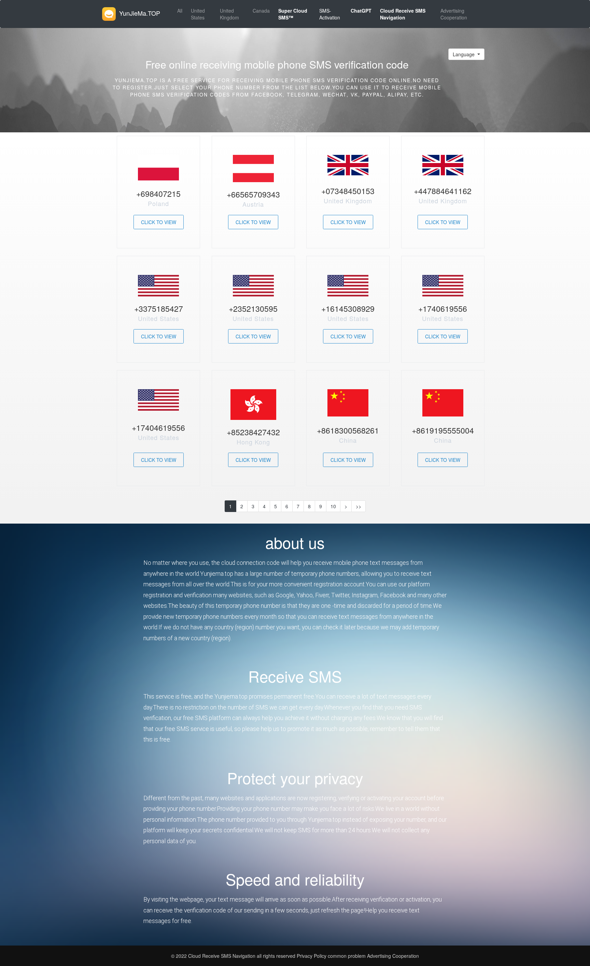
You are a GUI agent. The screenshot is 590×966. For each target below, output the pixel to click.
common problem (347, 955)
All (179, 10)
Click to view (158, 222)
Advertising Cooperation (453, 14)
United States (198, 14)
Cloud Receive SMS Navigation (222, 955)
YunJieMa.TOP (139, 13)
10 (333, 506)
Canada (261, 10)
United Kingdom (229, 14)
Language (464, 54)
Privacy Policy (310, 955)
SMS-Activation (329, 14)
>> (358, 506)
